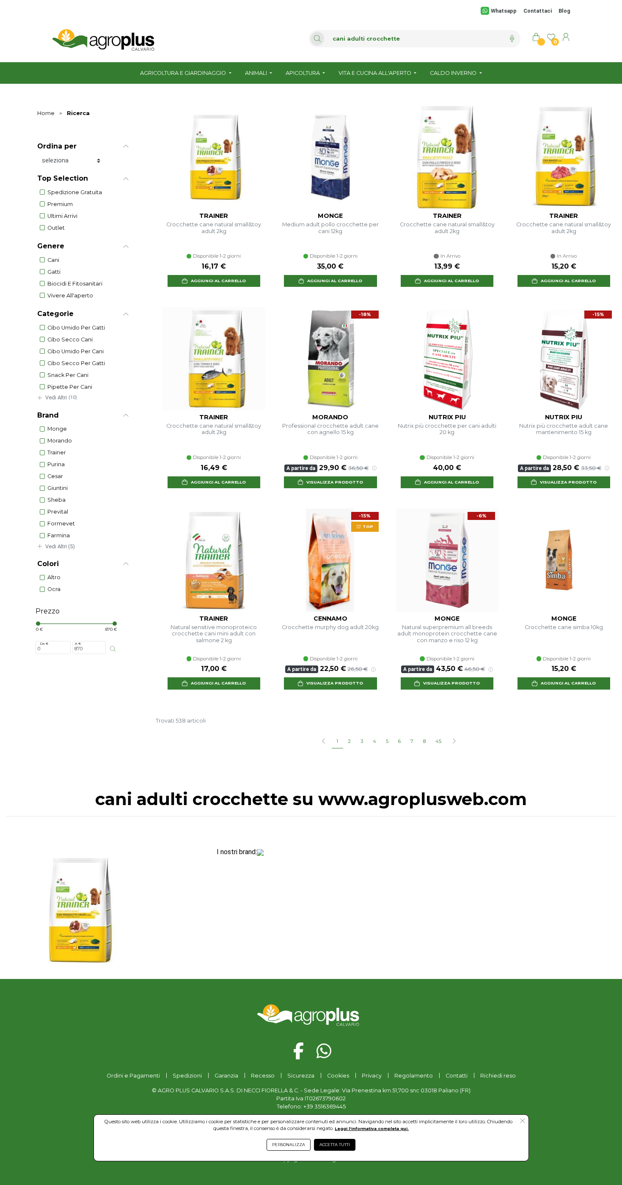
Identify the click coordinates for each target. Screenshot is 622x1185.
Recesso (263, 1075)
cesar (55, 476)
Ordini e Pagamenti (133, 1075)
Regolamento (413, 1075)
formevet (61, 523)
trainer (56, 452)
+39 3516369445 (324, 1106)
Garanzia (226, 1075)
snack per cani (67, 375)
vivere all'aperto (70, 295)
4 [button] (374, 741)
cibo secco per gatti (76, 363)
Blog (564, 11)
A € (78, 643)
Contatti (457, 1075)
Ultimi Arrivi (62, 216)
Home (46, 113)
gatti (54, 272)
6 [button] (399, 741)
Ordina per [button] (57, 146)
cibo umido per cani (75, 351)
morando (59, 440)
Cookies (338, 1075)
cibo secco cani (70, 339)
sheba (56, 500)
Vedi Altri (61, 397)
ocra (54, 589)
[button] (454, 741)
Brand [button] (48, 415)
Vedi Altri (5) (60, 546)
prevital (57, 512)
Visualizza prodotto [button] (334, 482)
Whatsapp (503, 11)
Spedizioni (187, 1075)
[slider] (38, 623)
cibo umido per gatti (76, 327)
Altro (54, 577)
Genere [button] (50, 246)
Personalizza (288, 1144)
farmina (58, 535)
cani (53, 260)
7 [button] (411, 741)
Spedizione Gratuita (74, 192)
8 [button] (424, 741)
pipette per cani (69, 387)
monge (57, 429)
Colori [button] (48, 564)
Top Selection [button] (62, 178)
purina (56, 464)
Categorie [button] (55, 314)
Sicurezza (300, 1075)
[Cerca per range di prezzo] (113, 649)
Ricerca (78, 113)
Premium (60, 204)
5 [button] (387, 741)
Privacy (372, 1075)
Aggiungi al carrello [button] (218, 280)
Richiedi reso (498, 1075)
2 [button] (349, 741)
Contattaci (537, 11)
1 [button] (337, 741)
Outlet (56, 228)
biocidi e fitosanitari (74, 283)
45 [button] (438, 741)
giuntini (57, 488)
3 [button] (362, 741)
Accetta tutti (334, 1144)
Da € (44, 643)
